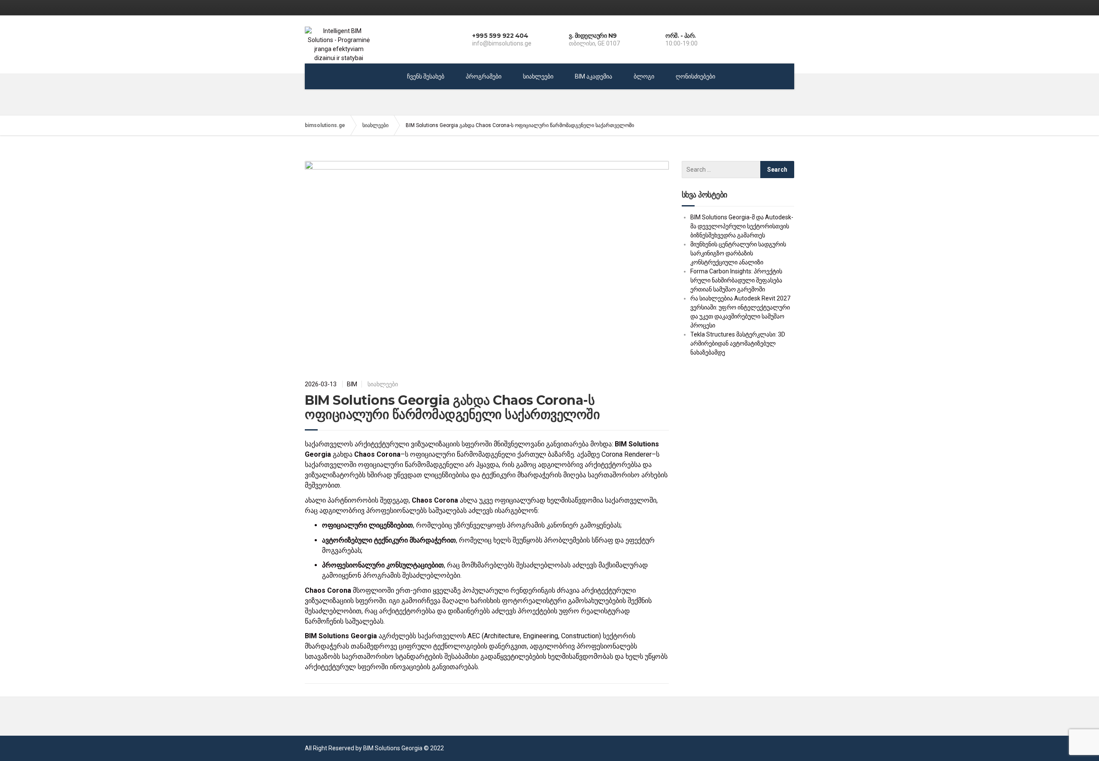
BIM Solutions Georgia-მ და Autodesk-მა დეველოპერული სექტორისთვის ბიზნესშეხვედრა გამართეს (741, 226)
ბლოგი (644, 76)
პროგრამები (483, 76)
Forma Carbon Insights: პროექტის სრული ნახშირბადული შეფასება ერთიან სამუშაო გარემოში (736, 280)
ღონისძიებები (695, 76)
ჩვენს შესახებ (425, 76)
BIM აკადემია (593, 76)
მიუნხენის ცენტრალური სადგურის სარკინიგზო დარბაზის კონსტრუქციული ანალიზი (738, 253)
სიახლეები (538, 76)
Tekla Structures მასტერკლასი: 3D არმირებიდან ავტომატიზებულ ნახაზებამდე (737, 343)
